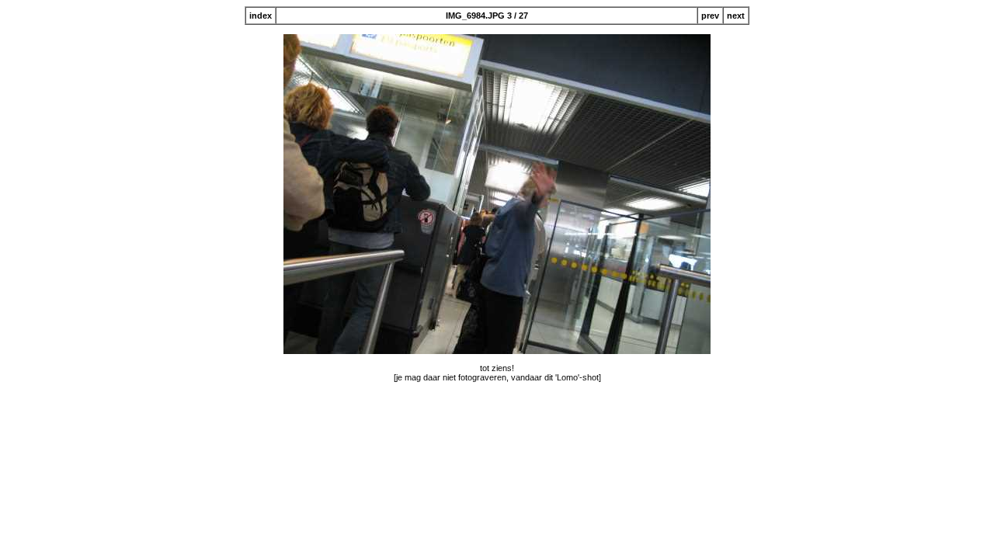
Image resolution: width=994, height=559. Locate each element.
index (260, 15)
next (736, 15)
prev (710, 15)
